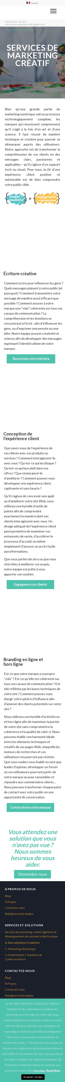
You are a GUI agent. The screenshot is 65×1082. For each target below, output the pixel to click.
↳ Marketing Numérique (20, 949)
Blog (8, 896)
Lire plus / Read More (47, 1070)
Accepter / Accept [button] (32, 1077)
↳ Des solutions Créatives (22, 942)
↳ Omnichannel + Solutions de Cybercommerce (23, 957)
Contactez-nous (15, 907)
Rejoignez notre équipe (19, 913)
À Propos (10, 901)
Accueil (22, 21)
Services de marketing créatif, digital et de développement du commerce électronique (25, 25)
